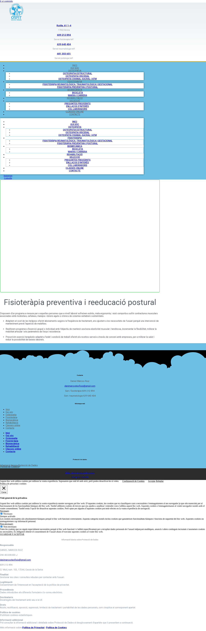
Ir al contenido (6, 1)
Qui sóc (74, 68)
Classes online (75, 111)
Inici (74, 65)
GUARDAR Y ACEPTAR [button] (12, 534)
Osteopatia (74, 70)
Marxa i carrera (77, 95)
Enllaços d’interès (77, 106)
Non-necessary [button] (6, 524)
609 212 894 (64, 34)
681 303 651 (64, 53)
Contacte (74, 114)
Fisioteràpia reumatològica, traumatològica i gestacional (78, 84)
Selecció (75, 100)
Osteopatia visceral (77, 76)
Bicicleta (77, 92)
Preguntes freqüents (78, 103)
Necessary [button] (4, 511)
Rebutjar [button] (160, 481)
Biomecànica (74, 90)
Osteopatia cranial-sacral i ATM (77, 78)
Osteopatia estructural (77, 73)
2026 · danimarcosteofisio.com (80, 473)
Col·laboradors (77, 109)
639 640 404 (64, 44)
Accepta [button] (151, 481)
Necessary (7, 514)
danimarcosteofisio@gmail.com (79, 386)
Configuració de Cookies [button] (133, 481)
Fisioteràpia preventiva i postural (77, 87)
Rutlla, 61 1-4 (64, 25)
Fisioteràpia (74, 81)
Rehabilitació (75, 98)
